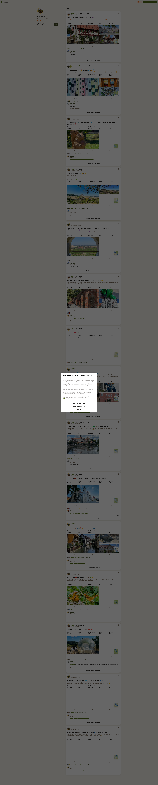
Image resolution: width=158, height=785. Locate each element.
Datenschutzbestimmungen (68, 398)
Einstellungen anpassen (79, 406)
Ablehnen (79, 409)
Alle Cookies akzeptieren (79, 403)
